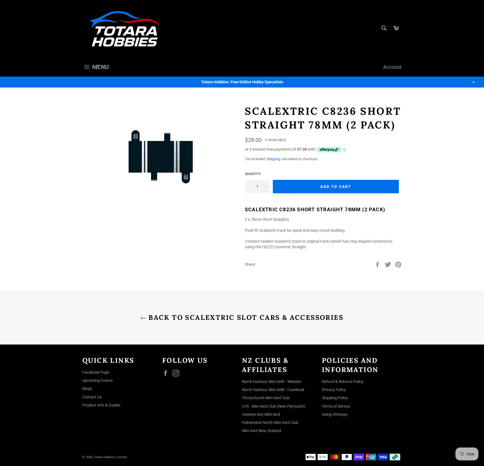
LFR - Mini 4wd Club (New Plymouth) (273, 406)
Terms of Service (336, 406)
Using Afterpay (335, 414)
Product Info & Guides (101, 405)
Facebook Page (95, 372)
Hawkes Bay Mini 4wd (261, 414)
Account (392, 67)
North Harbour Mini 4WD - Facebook (273, 389)
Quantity (253, 174)
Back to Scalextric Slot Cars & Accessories (244, 317)
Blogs (87, 388)
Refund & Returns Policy (343, 381)
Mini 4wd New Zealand (261, 430)
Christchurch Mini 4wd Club (266, 398)
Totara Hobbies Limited (110, 457)
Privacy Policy (334, 389)
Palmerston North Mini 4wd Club (270, 422)
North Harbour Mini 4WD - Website (271, 381)
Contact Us (92, 397)
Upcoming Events (97, 380)
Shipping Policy (335, 398)
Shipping (273, 159)
